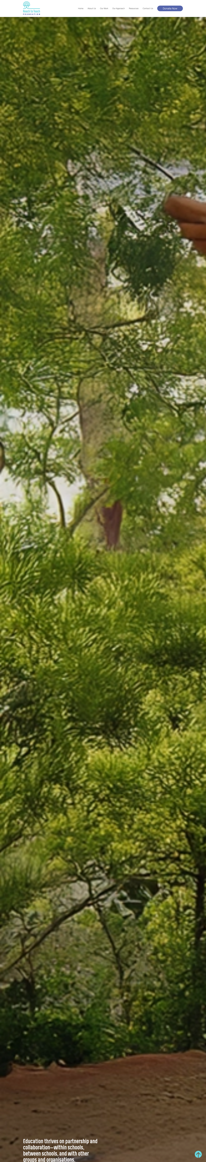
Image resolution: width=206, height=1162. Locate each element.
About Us (92, 8)
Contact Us (148, 8)
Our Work (104, 8)
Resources (133, 8)
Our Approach (118, 8)
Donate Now (170, 8)
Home (80, 8)
